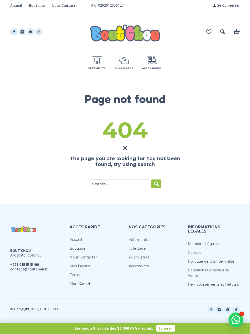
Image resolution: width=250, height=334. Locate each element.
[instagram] (22, 31)
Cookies (194, 252)
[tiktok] (38, 31)
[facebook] (14, 31)
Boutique (37, 5)
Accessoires (139, 266)
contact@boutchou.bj (29, 269)
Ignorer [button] (165, 328)
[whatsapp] (30, 31)
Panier (75, 275)
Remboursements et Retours (213, 284)
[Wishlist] (208, 31)
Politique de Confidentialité (211, 261)
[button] (222, 31)
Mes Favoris (80, 266)
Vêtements (138, 239)
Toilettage (137, 248)
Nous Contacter (65, 5)
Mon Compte (81, 283)
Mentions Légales (203, 244)
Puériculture (139, 257)
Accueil (16, 5)
